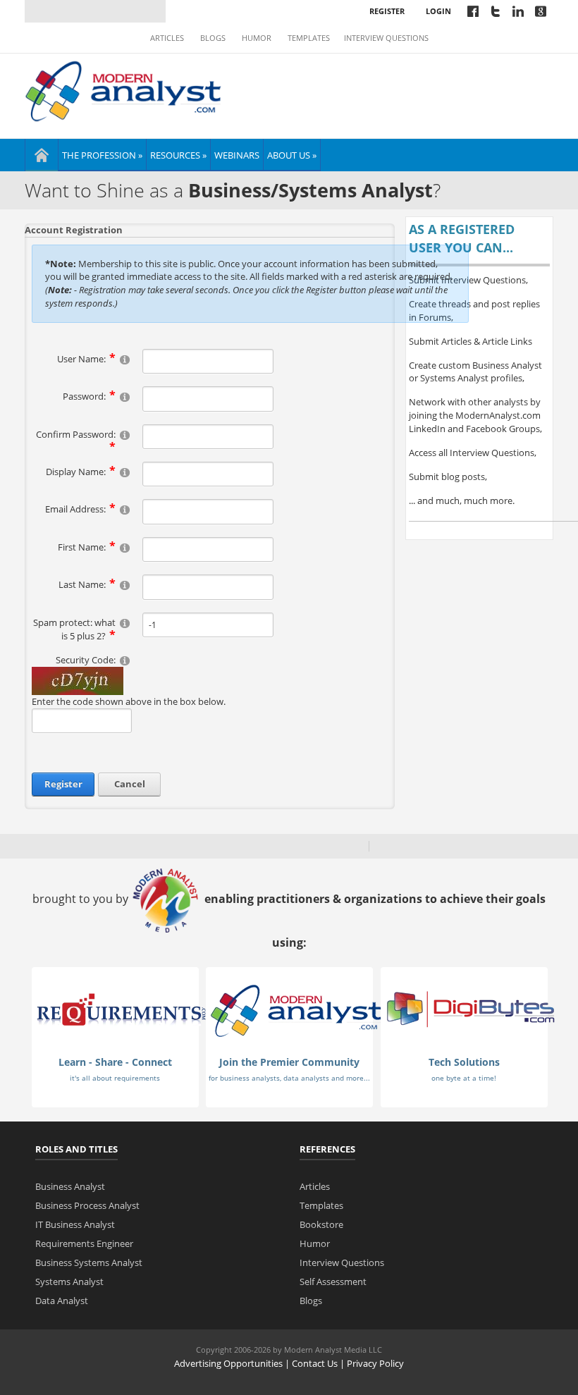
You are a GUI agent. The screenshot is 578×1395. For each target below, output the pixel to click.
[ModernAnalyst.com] (296, 1010)
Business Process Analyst (87, 1205)
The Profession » (102, 155)
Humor (256, 38)
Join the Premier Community (289, 1062)
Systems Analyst (69, 1281)
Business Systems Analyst (88, 1262)
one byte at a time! (463, 1078)
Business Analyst (70, 1186)
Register (387, 11)
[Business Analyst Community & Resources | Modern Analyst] (124, 89)
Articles (167, 38)
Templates (309, 38)
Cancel (129, 784)
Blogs (213, 38)
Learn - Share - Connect (115, 1062)
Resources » (178, 155)
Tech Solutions (464, 1062)
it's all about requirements (115, 1078)
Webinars (236, 155)
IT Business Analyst (75, 1224)
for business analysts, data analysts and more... (289, 1078)
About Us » (291, 155)
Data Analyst (61, 1300)
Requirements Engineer (84, 1243)
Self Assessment (333, 1281)
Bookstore (321, 1224)
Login (438, 11)
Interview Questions (386, 38)
